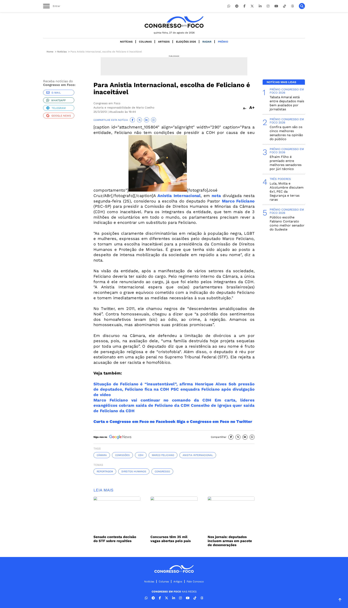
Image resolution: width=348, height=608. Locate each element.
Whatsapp (58, 100)
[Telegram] (236, 6)
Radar (206, 41)
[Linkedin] (260, 6)
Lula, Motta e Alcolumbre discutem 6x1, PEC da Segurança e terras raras (286, 191)
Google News (61, 115)
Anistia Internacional (198, 455)
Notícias (126, 41)
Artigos (164, 41)
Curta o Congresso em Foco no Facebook (135, 421)
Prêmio (223, 41)
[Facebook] (244, 6)
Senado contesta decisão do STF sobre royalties (114, 539)
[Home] (174, 22)
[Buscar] (302, 6)
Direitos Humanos (133, 471)
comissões (122, 455)
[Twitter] (252, 6)
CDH (140, 455)
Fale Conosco (195, 581)
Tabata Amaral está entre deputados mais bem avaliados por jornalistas (287, 103)
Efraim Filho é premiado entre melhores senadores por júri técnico (285, 163)
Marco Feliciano (163, 455)
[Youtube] (276, 6)
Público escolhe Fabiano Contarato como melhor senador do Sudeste (287, 223)
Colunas (145, 41)
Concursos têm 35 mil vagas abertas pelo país (170, 539)
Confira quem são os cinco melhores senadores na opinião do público (286, 133)
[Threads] (292, 6)
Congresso (162, 471)
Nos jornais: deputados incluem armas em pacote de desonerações (230, 541)
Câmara (102, 455)
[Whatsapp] (228, 6)
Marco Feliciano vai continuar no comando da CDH (152, 400)
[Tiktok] (284, 6)
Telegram (59, 108)
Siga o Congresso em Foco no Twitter (214, 421)
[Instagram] (268, 6)
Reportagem (105, 471)
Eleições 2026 (186, 41)
